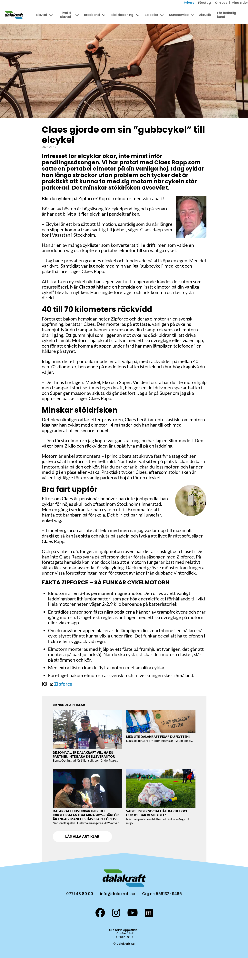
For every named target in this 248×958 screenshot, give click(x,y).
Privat (189, 3)
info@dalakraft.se (117, 893)
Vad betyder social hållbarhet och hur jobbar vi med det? (157, 813)
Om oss (221, 3)
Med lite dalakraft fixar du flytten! (158, 736)
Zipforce (63, 684)
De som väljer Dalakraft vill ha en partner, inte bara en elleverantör (84, 754)
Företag (204, 3)
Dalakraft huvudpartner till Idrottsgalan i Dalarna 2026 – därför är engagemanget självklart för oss (86, 815)
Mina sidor (240, 3)
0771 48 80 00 (79, 893)
